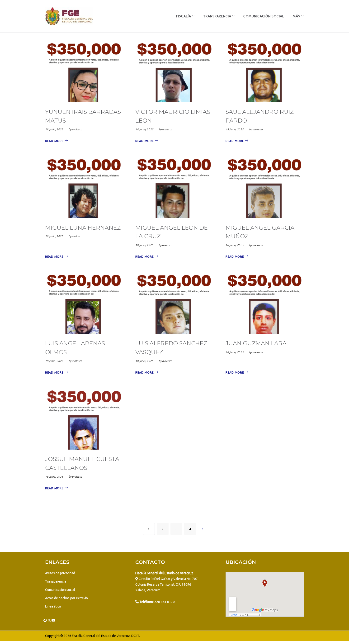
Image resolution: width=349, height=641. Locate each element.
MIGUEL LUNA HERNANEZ (83, 227)
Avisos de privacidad (60, 573)
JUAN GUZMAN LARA (256, 343)
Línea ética (53, 606)
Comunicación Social (263, 16)
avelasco (77, 129)
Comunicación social (60, 590)
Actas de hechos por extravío (66, 598)
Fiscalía (183, 16)
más (296, 16)
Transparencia (217, 16)
